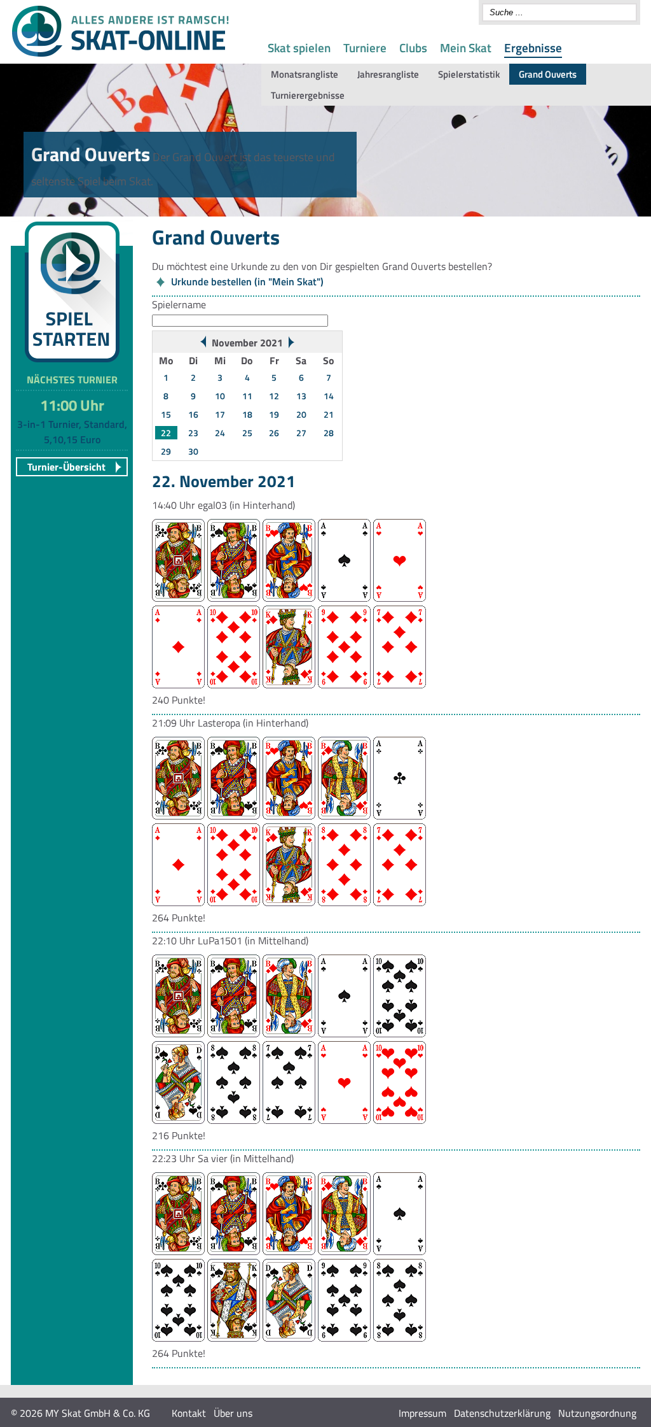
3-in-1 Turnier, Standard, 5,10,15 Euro (72, 431)
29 (166, 451)
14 (329, 395)
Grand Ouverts (548, 74)
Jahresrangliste (388, 74)
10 (220, 395)
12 (274, 395)
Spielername (179, 304)
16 (193, 414)
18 (247, 414)
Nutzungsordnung (597, 1413)
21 (329, 414)
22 (166, 432)
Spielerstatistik (469, 74)
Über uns (233, 1413)
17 (220, 414)
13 (301, 395)
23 (193, 432)
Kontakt (189, 1413)
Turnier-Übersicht (66, 466)
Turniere (365, 47)
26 (274, 432)
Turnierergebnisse (308, 95)
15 (166, 414)
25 (247, 432)
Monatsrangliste (304, 74)
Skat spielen (299, 47)
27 (301, 432)
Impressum (422, 1413)
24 (220, 432)
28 (329, 432)
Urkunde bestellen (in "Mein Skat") (247, 281)
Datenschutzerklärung (502, 1413)
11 (247, 395)
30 (193, 451)
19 (274, 414)
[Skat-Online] (120, 54)
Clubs (413, 47)
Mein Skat (465, 47)
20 (301, 414)
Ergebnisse (533, 47)
